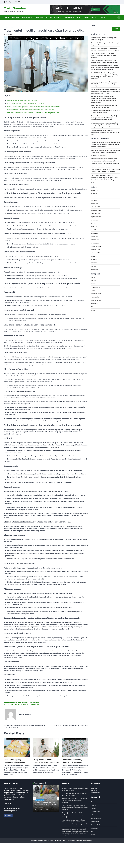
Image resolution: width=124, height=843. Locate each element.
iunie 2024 (94, 263)
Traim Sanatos (15, 8)
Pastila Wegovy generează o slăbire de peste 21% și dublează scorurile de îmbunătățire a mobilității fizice (105, 84)
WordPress (89, 840)
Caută (93, 26)
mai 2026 (93, 200)
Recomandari (27, 17)
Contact (103, 17)
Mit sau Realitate (56, 17)
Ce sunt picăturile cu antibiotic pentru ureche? (22, 100)
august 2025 (94, 220)
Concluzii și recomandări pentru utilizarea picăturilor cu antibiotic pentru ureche (33, 113)
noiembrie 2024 (95, 249)
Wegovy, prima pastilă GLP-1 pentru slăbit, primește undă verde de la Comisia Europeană (75, 800)
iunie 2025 (94, 226)
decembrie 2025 (96, 210)
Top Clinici (94, 788)
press (37, 809)
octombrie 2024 (95, 253)
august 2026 (94, 190)
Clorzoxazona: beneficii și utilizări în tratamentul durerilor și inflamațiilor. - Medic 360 (104, 177)
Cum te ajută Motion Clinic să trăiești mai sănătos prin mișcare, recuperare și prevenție (74, 815)
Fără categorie (95, 287)
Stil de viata (69, 17)
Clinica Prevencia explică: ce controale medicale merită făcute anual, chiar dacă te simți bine (104, 55)
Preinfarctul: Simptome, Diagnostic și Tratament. (72, 761)
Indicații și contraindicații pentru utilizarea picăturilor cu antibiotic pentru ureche (33, 106)
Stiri (78, 17)
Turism (93, 310)
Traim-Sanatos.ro (10, 788)
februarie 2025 (95, 239)
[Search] (118, 17)
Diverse (86, 17)
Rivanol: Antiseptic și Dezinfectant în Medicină (14, 761)
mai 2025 (93, 230)
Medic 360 (94, 790)
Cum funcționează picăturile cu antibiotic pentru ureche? (25, 103)
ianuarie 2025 (95, 243)
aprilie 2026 (94, 203)
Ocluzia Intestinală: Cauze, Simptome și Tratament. (21, 702)
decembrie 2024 (96, 246)
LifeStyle (93, 290)
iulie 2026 (94, 193)
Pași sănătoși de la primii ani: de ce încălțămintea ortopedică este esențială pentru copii (105, 132)
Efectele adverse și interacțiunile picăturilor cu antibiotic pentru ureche (30, 110)
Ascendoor (71, 840)
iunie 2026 (94, 197)
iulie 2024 (94, 259)
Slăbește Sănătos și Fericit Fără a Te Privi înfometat (21, 704)
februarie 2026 (95, 207)
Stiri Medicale (95, 793)
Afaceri (94, 17)
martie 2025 (94, 236)
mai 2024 (94, 266)
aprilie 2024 (94, 269)
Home (7, 17)
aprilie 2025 (94, 233)
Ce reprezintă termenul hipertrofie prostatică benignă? (46, 761)
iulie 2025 (94, 223)
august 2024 (94, 256)
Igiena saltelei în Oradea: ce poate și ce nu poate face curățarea (46, 804)
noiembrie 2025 (95, 213)
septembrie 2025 (96, 216)
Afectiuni (15, 17)
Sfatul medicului (41, 17)
